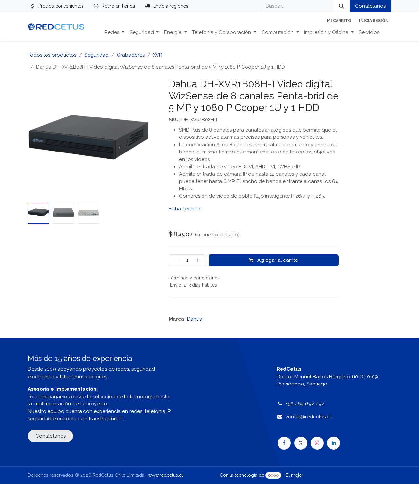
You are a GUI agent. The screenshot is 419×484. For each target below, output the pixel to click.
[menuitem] (114, 32)
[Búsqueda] (342, 6)
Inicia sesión (374, 20)
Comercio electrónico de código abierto (348, 475)
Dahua (194, 319)
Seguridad (96, 55)
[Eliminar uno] (175, 260)
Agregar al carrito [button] (277, 260)
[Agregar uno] (199, 260)
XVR (157, 55)
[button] (34, 138)
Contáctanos (370, 6)
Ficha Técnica (184, 209)
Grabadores (131, 55)
